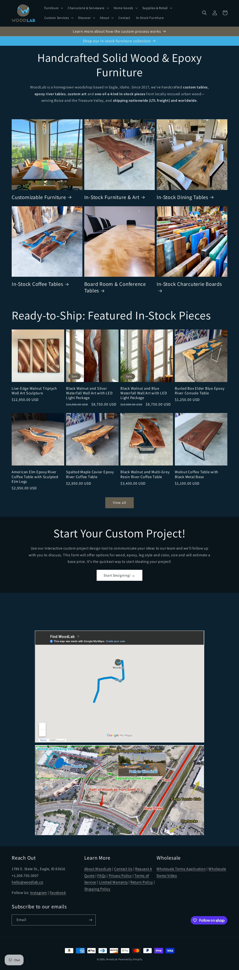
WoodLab (112, 959)
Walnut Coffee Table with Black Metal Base (196, 474)
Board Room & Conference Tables (115, 287)
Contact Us (123, 868)
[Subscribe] (90, 919)
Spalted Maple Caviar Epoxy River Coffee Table (90, 474)
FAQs (101, 875)
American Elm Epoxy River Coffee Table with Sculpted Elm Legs (35, 476)
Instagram (38, 892)
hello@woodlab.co (27, 882)
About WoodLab (98, 868)
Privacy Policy (120, 875)
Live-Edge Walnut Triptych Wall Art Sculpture (34, 390)
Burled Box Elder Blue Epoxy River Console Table (199, 390)
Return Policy (141, 882)
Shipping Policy (97, 888)
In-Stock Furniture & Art (111, 197)
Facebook (58, 892)
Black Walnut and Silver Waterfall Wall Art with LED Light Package (89, 393)
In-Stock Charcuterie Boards (189, 284)
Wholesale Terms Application (181, 868)
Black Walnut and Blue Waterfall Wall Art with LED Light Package (143, 393)
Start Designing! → (119, 575)
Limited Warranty (113, 882)
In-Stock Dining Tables (182, 197)
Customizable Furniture (39, 197)
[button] (53, 8)
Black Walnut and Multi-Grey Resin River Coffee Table (144, 474)
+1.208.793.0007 (25, 875)
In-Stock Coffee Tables (37, 284)
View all (119, 502)
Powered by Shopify (130, 959)
